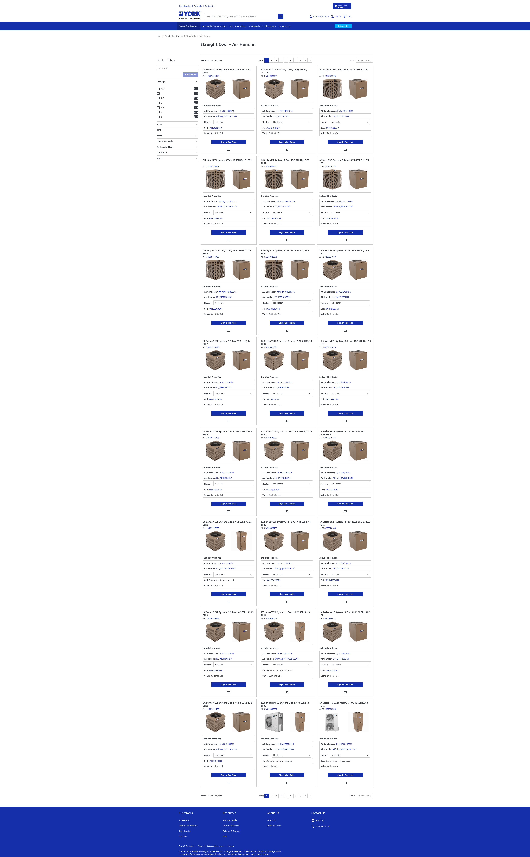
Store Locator (185, 6)
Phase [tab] (159, 135)
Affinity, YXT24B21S (344, 111)
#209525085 (271, 347)
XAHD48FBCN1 (332, 580)
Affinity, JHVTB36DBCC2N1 (287, 659)
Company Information (215, 846)
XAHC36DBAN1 (332, 128)
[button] (228, 149)
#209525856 (213, 437)
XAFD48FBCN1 (273, 308)
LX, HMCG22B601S (343, 744)
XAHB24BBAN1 (332, 308)
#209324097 (213, 76)
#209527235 (213, 528)
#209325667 (213, 166)
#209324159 (271, 76)
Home (159, 36)
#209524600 (330, 256)
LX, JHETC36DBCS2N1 (226, 568)
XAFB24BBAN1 (215, 399)
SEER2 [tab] (159, 124)
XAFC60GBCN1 (332, 399)
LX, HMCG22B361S (285, 744)
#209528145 (330, 528)
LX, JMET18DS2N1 (283, 206)
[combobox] (242, 16)
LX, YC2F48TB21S (284, 472)
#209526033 (271, 437)
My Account (184, 820)
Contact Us (209, 6)
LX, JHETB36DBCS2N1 (284, 749)
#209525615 (330, 347)
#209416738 (330, 166)
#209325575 (330, 76)
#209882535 (330, 709)
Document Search (231, 825)
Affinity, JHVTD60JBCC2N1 (344, 749)
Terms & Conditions (186, 846)
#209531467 (213, 709)
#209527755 (271, 528)
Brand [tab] (159, 158)
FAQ (225, 836)
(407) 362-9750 (323, 826)
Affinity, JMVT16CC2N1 (226, 116)
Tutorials (198, 6)
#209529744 (213, 618)
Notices (231, 846)
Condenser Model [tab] (165, 141)
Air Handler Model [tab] (165, 147)
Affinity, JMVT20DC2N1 (226, 206)
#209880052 (271, 709)
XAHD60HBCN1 (216, 218)
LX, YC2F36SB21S (226, 563)
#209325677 (271, 166)
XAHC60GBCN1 (216, 308)
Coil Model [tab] (162, 152)
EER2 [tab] (159, 130)
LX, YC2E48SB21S (226, 111)
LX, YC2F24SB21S (343, 291)
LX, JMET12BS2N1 (341, 297)
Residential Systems (174, 36)
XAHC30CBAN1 (274, 580)
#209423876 (271, 256)
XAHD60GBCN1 (274, 218)
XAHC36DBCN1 (332, 218)
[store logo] (190, 15)
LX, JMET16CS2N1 (283, 116)
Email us (320, 820)
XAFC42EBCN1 (215, 670)
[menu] (265, 26)
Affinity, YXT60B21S (228, 201)
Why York (271, 820)
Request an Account (188, 825)
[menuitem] (188, 26)
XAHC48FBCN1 (215, 128)
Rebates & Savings (231, 831)
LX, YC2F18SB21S (226, 382)
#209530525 (330, 618)
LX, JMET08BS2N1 (224, 387)
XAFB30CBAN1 (273, 399)
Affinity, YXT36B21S (344, 201)
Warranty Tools (230, 820)
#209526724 (330, 437)
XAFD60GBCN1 (274, 489)
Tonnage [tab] (161, 81)
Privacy (200, 846)
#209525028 (213, 347)
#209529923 (271, 618)
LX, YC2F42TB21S (343, 382)
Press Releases (274, 825)
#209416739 (213, 256)
